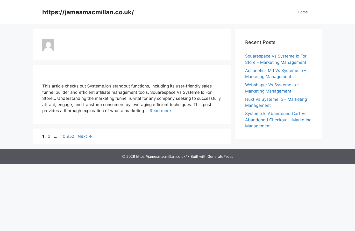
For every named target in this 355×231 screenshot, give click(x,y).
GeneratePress (220, 156)
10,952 (67, 136)
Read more (160, 110)
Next (85, 136)
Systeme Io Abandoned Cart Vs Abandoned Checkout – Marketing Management (278, 119)
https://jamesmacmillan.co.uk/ (88, 12)
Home (303, 12)
